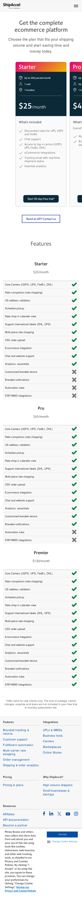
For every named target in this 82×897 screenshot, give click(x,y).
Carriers (48, 741)
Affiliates (9, 814)
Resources (9, 806)
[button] (62, 841)
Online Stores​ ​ (52, 752)
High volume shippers (57, 785)
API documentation (16, 819)
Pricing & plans (13, 785)
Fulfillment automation (18, 745)
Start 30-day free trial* (41, 198)
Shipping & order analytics (21, 765)
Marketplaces (52, 747)
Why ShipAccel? (53, 777)
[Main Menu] (76, 6)
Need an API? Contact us (41, 218)
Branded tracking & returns (16, 731)
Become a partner (15, 825)
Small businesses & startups (56, 792)
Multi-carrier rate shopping (14, 752)
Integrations (50, 722)
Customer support (15, 739)
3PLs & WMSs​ (52, 730)
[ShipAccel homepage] (11, 6)
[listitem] (44, 813)
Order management (16, 759)
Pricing (7, 777)
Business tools (53, 735)
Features (8, 722)
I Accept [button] (62, 834)
